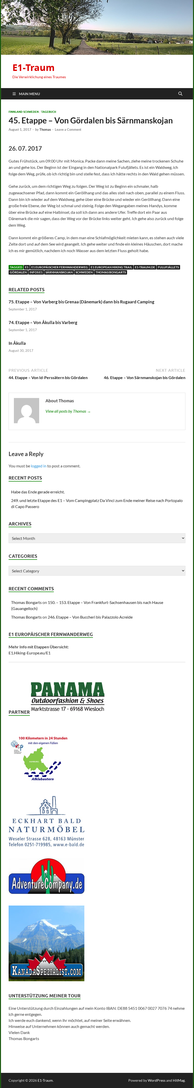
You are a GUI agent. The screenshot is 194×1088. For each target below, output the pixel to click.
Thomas (45, 129)
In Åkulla (17, 343)
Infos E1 (36, 272)
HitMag (179, 1080)
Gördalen (18, 272)
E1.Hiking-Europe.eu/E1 (30, 652)
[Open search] (180, 94)
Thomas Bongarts (110, 272)
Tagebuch (48, 112)
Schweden (84, 272)
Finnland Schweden (24, 112)
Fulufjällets (168, 267)
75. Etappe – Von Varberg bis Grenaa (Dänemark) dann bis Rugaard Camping (81, 301)
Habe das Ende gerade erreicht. (38, 491)
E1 (27, 267)
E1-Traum (33, 67)
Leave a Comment (68, 129)
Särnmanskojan (59, 272)
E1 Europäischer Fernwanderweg (59, 267)
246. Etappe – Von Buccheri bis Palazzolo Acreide (90, 617)
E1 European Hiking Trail (111, 267)
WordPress (156, 1080)
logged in (38, 465)
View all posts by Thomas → (68, 411)
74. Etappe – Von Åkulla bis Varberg (43, 322)
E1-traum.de (145, 267)
